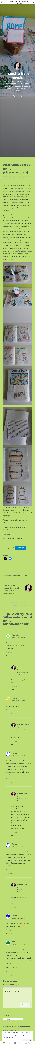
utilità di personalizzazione (11, 1030)
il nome (24, 576)
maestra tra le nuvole (17, 75)
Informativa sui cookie (8, 1037)
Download (20, 548)
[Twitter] (17, 96)
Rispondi (10, 656)
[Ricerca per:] (13, 1019)
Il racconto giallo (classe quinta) (14, 602)
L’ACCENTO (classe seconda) (21, 605)
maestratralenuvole (11, 176)
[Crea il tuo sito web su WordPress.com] (17, 2)
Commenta (25, 1005)
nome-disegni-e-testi (8, 548)
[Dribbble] (21, 96)
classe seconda (25, 176)
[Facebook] (13, 96)
